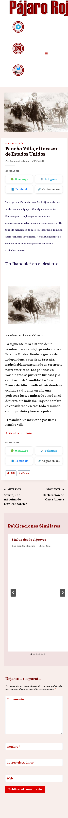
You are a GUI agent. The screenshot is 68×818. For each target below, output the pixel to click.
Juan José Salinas (19, 160)
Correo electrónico (21, 762)
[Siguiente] (62, 593)
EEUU (11, 473)
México (24, 473)
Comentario (16, 699)
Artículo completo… (20, 433)
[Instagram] (18, 48)
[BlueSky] (18, 70)
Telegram (48, 179)
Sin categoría (14, 143)
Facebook (19, 189)
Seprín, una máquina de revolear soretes (15, 497)
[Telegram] (18, 26)
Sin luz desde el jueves (29, 540)
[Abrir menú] (46, 53)
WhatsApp (19, 179)
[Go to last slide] (13, 593)
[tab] (31, 654)
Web (10, 778)
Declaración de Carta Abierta (53, 494)
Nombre (13, 746)
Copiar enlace (49, 189)
